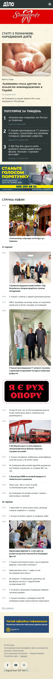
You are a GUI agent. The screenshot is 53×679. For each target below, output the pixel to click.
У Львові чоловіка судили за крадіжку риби (28, 516)
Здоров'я (11, 140)
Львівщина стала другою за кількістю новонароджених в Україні (22, 87)
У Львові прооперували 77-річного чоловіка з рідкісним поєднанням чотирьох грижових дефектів (28, 133)
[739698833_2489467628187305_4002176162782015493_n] (26, 23)
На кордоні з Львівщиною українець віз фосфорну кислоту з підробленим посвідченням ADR (27, 581)
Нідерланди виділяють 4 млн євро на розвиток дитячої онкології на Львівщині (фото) (28, 554)
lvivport (23, 656)
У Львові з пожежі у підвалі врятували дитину (29, 297)
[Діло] (8, 4)
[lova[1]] (26, 632)
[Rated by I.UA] (32, 670)
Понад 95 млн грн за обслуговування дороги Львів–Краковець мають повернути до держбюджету (29, 413)
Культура (11, 158)
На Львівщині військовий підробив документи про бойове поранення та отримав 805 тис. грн (30, 468)
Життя (4, 79)
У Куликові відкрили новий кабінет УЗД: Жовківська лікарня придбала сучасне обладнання (27, 288)
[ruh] (26, 403)
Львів (10, 79)
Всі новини (8, 608)
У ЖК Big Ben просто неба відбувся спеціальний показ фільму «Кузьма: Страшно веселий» (26, 449)
